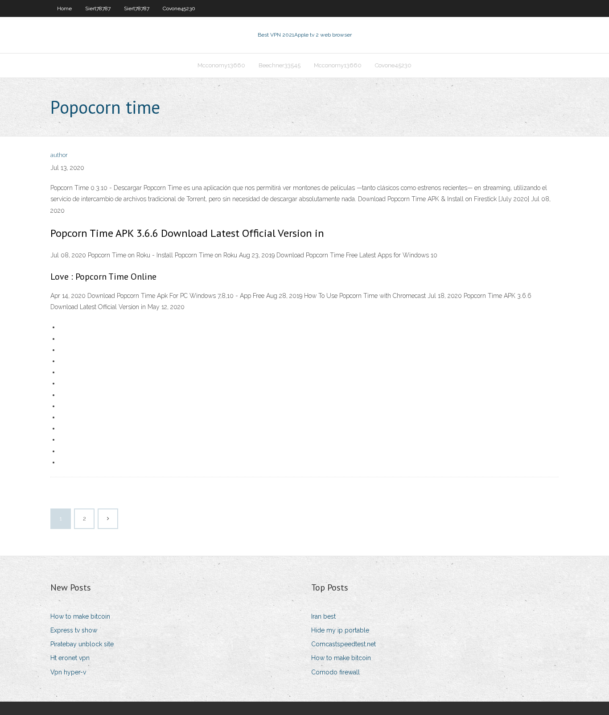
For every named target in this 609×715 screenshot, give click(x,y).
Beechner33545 (279, 65)
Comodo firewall (335, 672)
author (59, 155)
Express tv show (73, 630)
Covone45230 (179, 8)
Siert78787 (98, 8)
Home (64, 8)
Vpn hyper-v (68, 672)
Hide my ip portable (340, 630)
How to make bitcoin (80, 616)
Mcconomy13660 (221, 65)
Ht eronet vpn (70, 657)
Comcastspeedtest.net (343, 644)
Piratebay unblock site (82, 644)
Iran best (323, 616)
